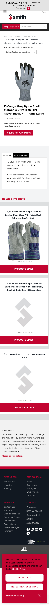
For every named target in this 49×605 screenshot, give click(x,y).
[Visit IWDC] (31, 541)
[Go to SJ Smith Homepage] (17, 17)
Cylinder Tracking (12, 514)
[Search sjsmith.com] (45, 26)
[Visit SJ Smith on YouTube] (36, 529)
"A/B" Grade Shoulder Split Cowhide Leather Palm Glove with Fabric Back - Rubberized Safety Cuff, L (24, 215)
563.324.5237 (13, 3)
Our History (32, 485)
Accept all (24, 577)
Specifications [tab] (20, 155)
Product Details (23, 268)
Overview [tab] (7, 155)
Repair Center (10, 524)
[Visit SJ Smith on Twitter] (40, 529)
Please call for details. (12, 456)
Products (8, 36)
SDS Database (17, 5)
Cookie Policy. (19, 568)
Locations (35, 3)
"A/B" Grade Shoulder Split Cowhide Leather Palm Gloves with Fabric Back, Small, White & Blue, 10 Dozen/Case (24, 286)
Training (7, 488)
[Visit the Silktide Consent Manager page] (39, 595)
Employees (32, 488)
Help (25, 3)
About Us (31, 5)
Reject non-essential (24, 586)
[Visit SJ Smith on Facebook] (28, 529)
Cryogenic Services (12, 517)
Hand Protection (30, 36)
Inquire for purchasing (19, 132)
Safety (17, 36)
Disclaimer (8, 431)
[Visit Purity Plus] (40, 541)
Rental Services (11, 520)
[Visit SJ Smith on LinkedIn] (32, 529)
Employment (33, 492)
